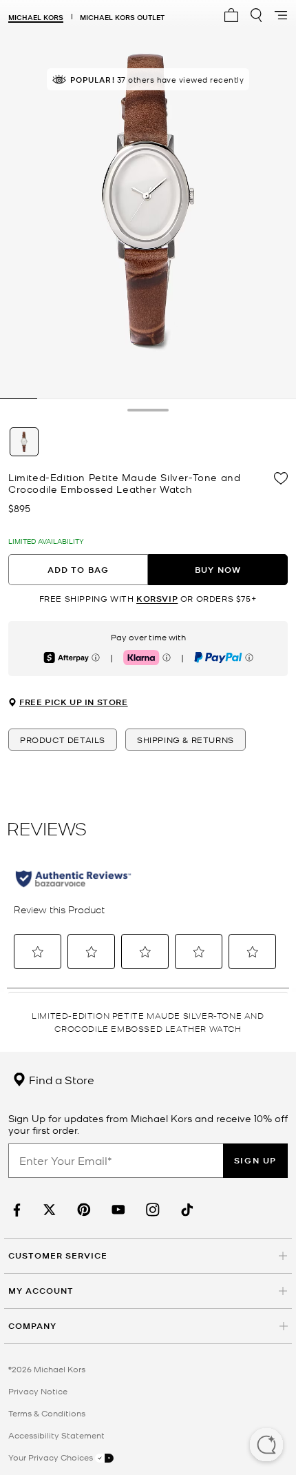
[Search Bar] (256, 15)
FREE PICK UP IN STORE (73, 702)
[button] (266, 1446)
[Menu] (281, 15)
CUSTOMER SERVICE (57, 1255)
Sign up (255, 1160)
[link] (15, 1210)
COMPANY (32, 1326)
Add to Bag (78, 570)
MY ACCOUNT (41, 1290)
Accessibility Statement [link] (56, 1435)
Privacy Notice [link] (37, 1390)
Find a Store (60, 1079)
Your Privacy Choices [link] (51, 1457)
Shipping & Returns (185, 739)
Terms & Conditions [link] (46, 1412)
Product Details (62, 739)
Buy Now (218, 570)
